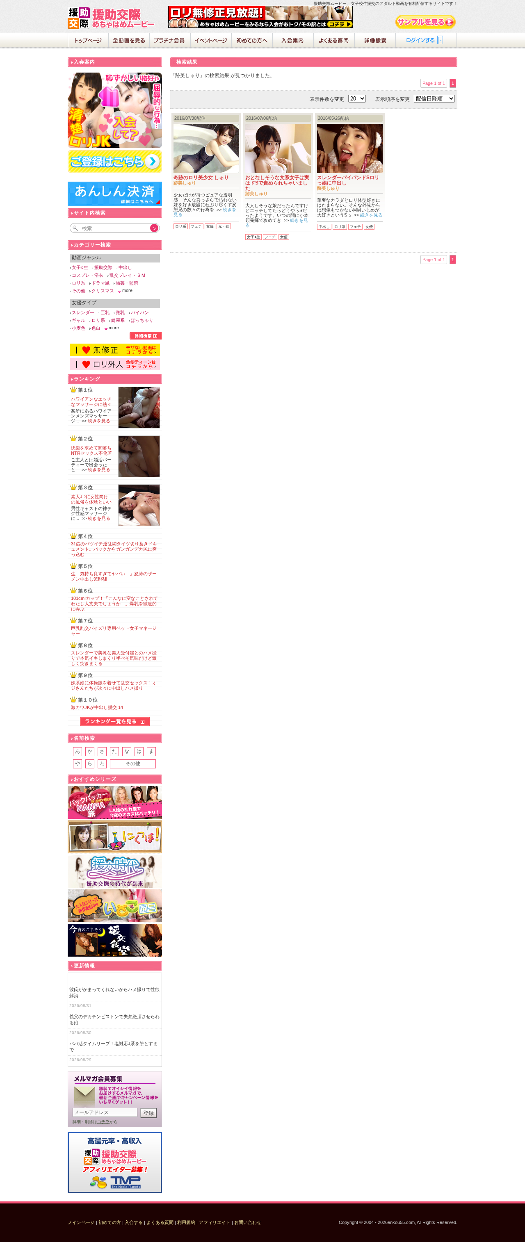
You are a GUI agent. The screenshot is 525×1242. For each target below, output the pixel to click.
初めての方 (109, 1222)
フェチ (196, 226)
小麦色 (78, 328)
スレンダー (83, 312)
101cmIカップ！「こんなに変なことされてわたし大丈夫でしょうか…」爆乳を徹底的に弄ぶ (114, 603)
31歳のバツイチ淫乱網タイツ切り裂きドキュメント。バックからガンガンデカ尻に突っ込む (114, 549)
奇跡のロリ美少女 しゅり (201, 177)
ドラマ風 (100, 282)
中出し (324, 227)
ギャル (78, 320)
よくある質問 (334, 41)
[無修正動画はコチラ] (115, 354)
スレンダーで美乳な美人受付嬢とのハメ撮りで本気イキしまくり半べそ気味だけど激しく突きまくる (114, 658)
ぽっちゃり (142, 320)
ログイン (426, 41)
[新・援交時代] (115, 871)
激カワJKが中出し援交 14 (97, 707)
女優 (210, 226)
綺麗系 (118, 320)
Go (149, 228)
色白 (95, 328)
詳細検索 (375, 41)
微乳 (120, 312)
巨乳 (105, 312)
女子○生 (253, 237)
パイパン (140, 312)
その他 (78, 290)
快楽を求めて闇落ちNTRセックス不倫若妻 (91, 453)
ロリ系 (180, 226)
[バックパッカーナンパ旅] (115, 802)
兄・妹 (223, 226)
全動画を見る (129, 41)
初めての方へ (252, 41)
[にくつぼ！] (115, 837)
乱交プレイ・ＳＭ (128, 275)
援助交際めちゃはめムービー (113, 18)
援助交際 (103, 267)
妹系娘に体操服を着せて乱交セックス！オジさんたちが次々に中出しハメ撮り (114, 685)
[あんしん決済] (115, 204)
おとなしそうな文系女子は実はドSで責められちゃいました (277, 183)
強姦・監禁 (127, 282)
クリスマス (102, 290)
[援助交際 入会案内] (260, 26)
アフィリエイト (215, 1222)
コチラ (103, 1121)
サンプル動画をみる (426, 22)
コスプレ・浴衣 (87, 275)
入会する (134, 1222)
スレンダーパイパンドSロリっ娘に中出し (348, 180)
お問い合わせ (247, 1222)
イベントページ (211, 41)
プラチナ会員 (170, 41)
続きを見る (371, 214)
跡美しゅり (184, 182)
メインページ (81, 1222)
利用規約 (186, 1222)
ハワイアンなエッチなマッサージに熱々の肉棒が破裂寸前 (91, 404)
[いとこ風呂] (115, 906)
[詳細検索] (146, 338)
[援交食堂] (115, 940)
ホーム (88, 41)
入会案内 (293, 41)
